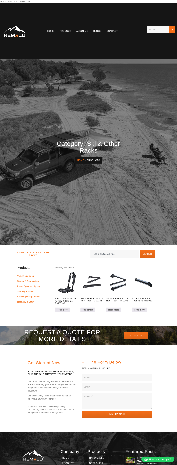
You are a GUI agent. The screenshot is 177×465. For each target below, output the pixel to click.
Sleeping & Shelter (26, 291)
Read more (62, 310)
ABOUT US (82, 31)
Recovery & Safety (25, 302)
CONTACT (112, 31)
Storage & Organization (28, 281)
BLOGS (97, 31)
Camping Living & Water (28, 297)
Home (50, 31)
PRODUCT (65, 31)
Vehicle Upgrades (25, 276)
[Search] (172, 29)
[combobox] (114, 254)
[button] (157, 459)
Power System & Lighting (28, 286)
